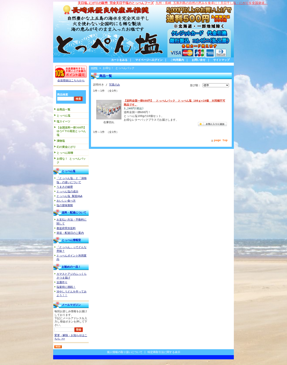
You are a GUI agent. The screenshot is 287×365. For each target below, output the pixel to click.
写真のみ (114, 84)
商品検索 (62, 94)
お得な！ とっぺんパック (71, 160)
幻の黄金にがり (66, 146)
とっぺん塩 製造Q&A (69, 196)
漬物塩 (61, 140)
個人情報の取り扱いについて (124, 352)
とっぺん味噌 (65, 152)
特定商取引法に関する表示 (163, 352)
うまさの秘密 (65, 186)
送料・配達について (74, 212)
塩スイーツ (63, 121)
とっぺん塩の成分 (67, 191)
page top (221, 140)
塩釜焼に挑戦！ (66, 286)
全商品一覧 (63, 109)
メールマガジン (71, 304)
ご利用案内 (177, 59)
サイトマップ (221, 59)
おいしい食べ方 (66, 200)
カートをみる (119, 59)
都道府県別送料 (66, 228)
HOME (94, 68)
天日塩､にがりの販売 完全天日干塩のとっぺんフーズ (116, 3)
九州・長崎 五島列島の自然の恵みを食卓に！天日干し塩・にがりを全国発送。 (211, 3)
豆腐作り (62, 282)
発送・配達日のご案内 (70, 232)
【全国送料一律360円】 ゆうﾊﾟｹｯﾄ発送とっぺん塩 (72, 131)
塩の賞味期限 (65, 205)
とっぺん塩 (63, 115)
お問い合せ (198, 59)
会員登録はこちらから (71, 80)
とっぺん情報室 (71, 240)
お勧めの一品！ (71, 266)
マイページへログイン (149, 59)
